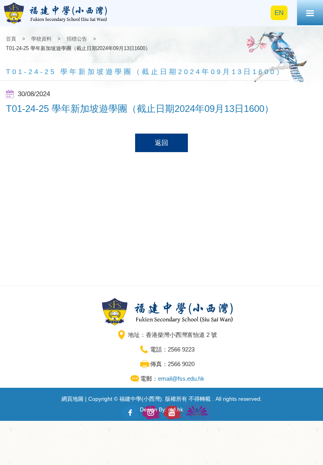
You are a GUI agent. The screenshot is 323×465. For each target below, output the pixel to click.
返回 (161, 143)
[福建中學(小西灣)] (56, 13)
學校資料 (41, 39)
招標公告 (77, 39)
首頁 (11, 39)
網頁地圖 (72, 399)
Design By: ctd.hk (161, 409)
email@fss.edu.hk (181, 378)
